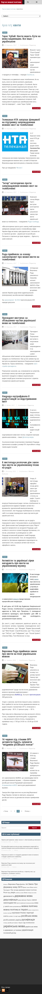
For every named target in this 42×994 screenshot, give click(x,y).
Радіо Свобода (33, 221)
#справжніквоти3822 (9, 785)
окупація (9, 913)
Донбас (22, 884)
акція (13, 892)
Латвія (28, 887)
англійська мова (19, 892)
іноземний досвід (9, 933)
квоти (18, 903)
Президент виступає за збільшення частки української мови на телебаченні (19, 320)
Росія (5, 892)
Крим (24, 887)
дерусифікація (10, 899)
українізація (27, 930)
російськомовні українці (12, 920)
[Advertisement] (21, 961)
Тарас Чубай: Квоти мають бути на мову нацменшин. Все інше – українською (21, 38)
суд (24, 923)
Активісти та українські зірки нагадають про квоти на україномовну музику (18, 563)
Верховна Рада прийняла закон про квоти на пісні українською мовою (19, 653)
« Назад (5, 811)
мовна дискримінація (15, 906)
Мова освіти (33, 887)
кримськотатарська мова (27, 903)
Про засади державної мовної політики (24, 890)
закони (34, 900)
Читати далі (36, 108)
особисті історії (12, 916)
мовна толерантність (33, 910)
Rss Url (3, 990)
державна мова (23, 896)
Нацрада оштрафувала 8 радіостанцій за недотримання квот (19, 398)
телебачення (30, 923)
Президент (6, 890)
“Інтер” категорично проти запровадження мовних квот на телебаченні (19, 185)
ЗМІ (26, 884)
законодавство (9, 903)
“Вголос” (19, 168)
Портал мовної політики (8, 9)
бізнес (26, 892)
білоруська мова (32, 892)
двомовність (8, 896)
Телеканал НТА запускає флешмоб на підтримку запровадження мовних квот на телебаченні (21, 122)
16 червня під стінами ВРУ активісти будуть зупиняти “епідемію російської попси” (18, 742)
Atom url (6, 990)
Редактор (32, 45)
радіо (19, 916)
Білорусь (5, 884)
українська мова (14, 926)
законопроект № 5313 (12, 300)
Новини (5, 32)
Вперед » (27, 811)
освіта (5, 916)
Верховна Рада (14, 884)
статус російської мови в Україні (13, 923)
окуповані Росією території (23, 913)
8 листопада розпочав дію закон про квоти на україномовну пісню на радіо (20, 464)
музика (5, 913)
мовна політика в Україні (15, 909)
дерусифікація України (24, 900)
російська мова (29, 916)
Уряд (9, 892)
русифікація (28, 919)
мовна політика (29, 906)
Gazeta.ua (30, 75)
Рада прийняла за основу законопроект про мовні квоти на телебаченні (20, 256)
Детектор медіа (28, 437)
